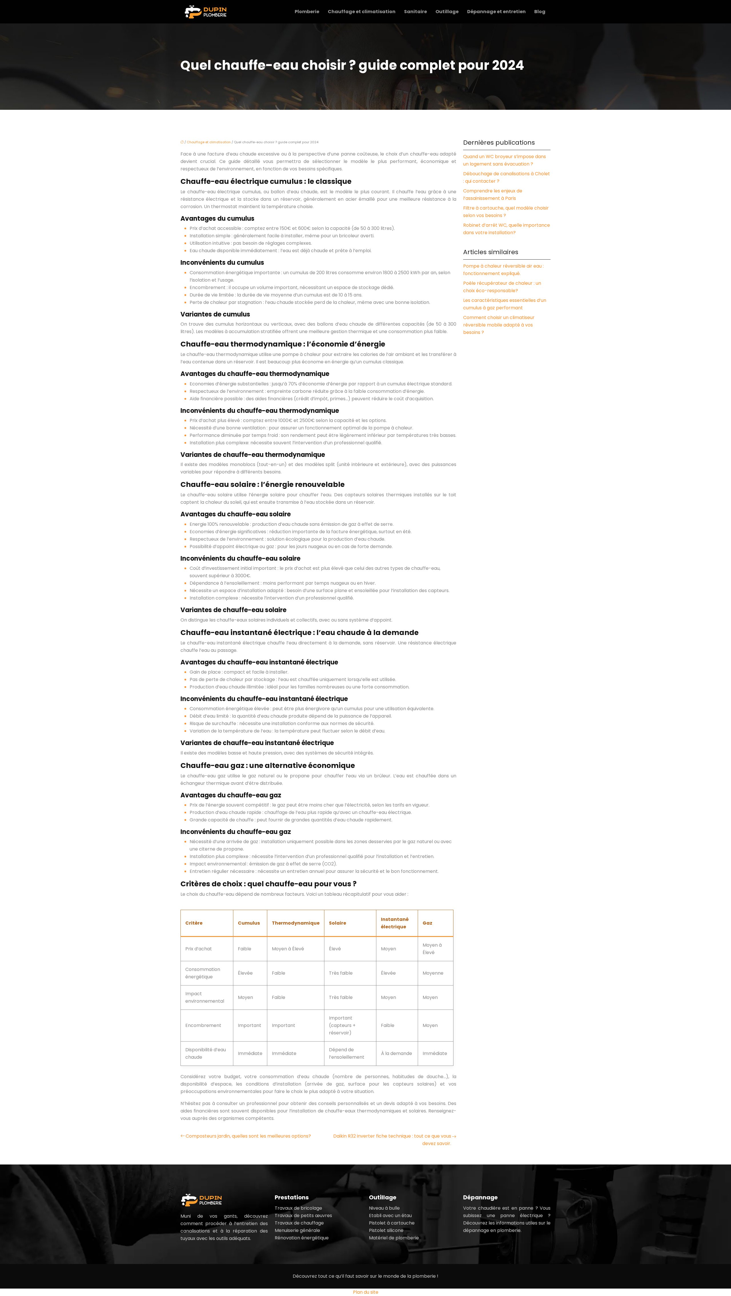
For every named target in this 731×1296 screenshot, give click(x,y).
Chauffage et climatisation (361, 11)
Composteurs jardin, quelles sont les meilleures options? (248, 1136)
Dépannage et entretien (496, 11)
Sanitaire (415, 11)
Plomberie (307, 11)
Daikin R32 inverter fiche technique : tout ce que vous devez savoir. (392, 1140)
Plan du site (365, 1292)
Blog (539, 11)
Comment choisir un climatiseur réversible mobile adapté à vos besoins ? (499, 325)
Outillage (447, 11)
